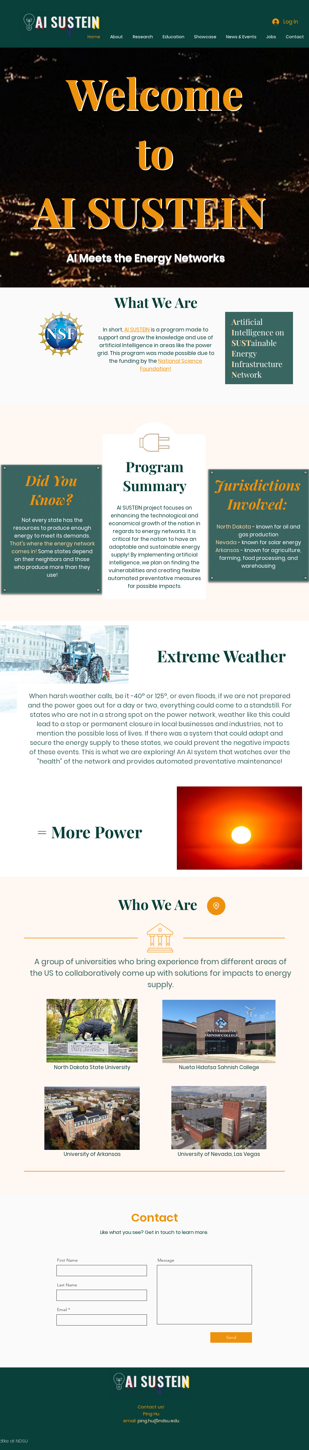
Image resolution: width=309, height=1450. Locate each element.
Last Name (67, 1285)
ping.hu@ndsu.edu (158, 1420)
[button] (216, 906)
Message (166, 1260)
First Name (67, 1260)
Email (62, 1309)
